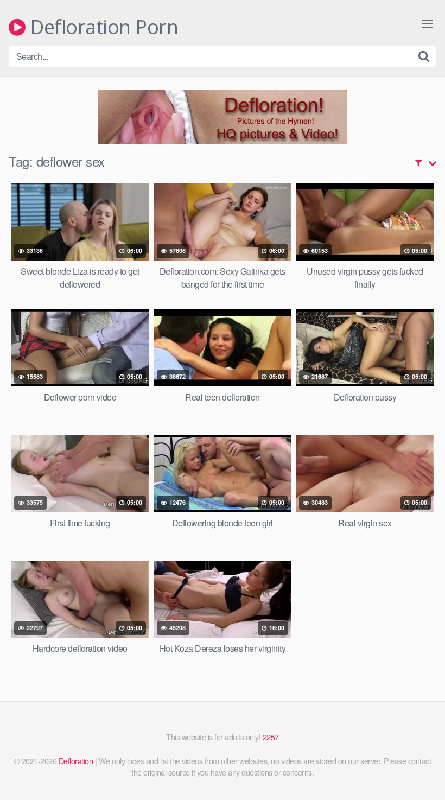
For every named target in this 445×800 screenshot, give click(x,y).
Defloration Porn (102, 27)
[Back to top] (415, 765)
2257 (271, 736)
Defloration (76, 760)
